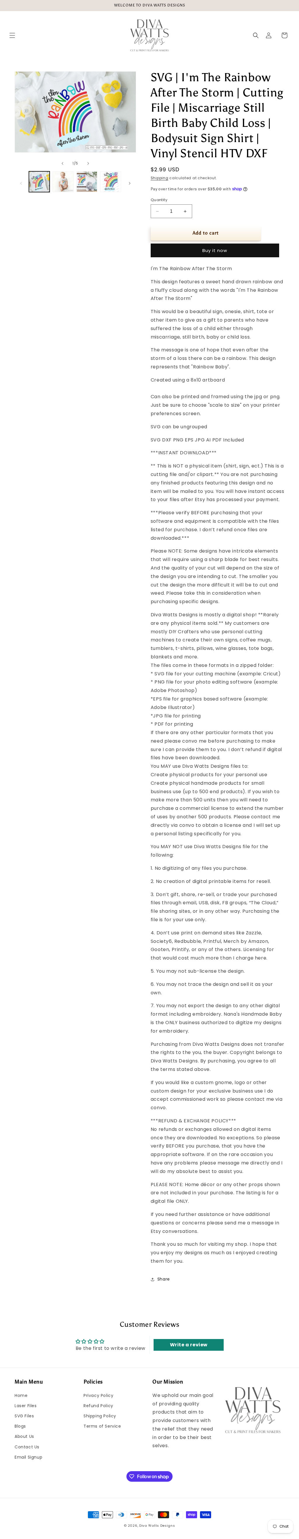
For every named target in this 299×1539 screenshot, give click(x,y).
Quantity (159, 200)
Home (21, 1395)
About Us (24, 1436)
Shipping (159, 177)
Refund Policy (98, 1406)
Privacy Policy (98, 1395)
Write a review (189, 1344)
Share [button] (163, 1279)
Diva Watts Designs (157, 1525)
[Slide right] (88, 163)
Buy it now (214, 250)
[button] (12, 35)
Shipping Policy (100, 1416)
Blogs (20, 1426)
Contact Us (27, 1447)
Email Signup (28, 1457)
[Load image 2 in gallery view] (63, 181)
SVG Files (24, 1416)
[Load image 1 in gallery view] (39, 181)
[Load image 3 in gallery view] (87, 181)
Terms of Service (102, 1426)
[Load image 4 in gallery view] (110, 181)
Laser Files (26, 1406)
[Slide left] (62, 163)
